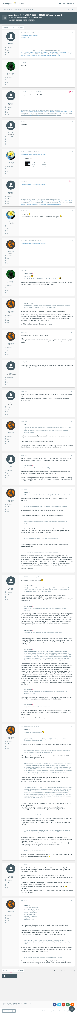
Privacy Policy (67, 1011)
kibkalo (11, 403)
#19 (72, 865)
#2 (72, 62)
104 (8, 169)
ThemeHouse (16, 1005)
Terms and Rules (57, 1011)
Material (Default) (8, 1011)
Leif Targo (11, 162)
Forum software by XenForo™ (17, 1003)
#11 (72, 332)
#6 (72, 181)
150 (8, 263)
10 (7, 174)
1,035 (8, 409)
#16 (72, 489)
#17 (72, 577)
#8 (72, 240)
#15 (72, 455)
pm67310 (35, 17)
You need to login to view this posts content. (33, 154)
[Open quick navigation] (68, 9)
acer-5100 (11, 251)
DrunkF (11, 373)
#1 (72, 32)
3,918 (8, 50)
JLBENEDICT (10, 73)
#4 (72, 121)
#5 (72, 151)
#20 (72, 900)
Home (39, 1011)
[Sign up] (72, 1009)
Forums (21, 3)
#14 (72, 421)
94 (7, 80)
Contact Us (45, 1011)
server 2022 (31, 20)
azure (13, 20)
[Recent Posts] (72, 9)
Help (50, 1011)
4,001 (8, 258)
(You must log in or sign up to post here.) (64, 971)
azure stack (19, 20)
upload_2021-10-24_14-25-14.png (38, 162)
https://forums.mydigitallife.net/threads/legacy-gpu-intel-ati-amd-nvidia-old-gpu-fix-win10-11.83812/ (46, 52)
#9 (72, 270)
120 (8, 55)
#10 (72, 300)
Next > (22, 27)
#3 (72, 92)
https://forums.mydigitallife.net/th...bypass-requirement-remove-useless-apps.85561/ (41, 55)
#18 (72, 726)
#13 (72, 391)
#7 (72, 211)
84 (7, 379)
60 (7, 414)
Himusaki (10, 133)
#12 (72, 362)
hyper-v (25, 20)
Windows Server (21, 17)
